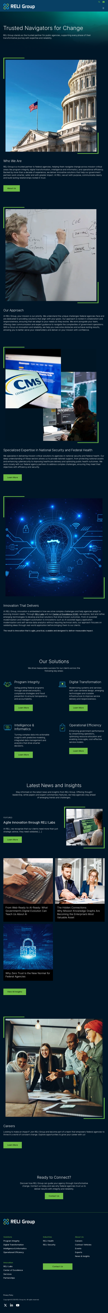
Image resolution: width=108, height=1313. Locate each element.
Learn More (12, 477)
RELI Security (49, 1244)
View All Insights (14, 991)
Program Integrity (27, 682)
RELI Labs (39, 614)
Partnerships (9, 1278)
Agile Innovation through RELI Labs (29, 822)
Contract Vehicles (83, 1244)
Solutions (7, 1237)
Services (7, 1274)
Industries (47, 1237)
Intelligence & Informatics (24, 727)
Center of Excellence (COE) (65, 614)
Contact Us (54, 1196)
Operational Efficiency (85, 725)
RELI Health (48, 1241)
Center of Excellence (13, 1270)
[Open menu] (103, 8)
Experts (78, 1252)
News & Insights (82, 1256)
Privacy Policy (8, 1295)
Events (78, 1248)
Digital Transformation (85, 682)
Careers (78, 1241)
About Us (11, 188)
